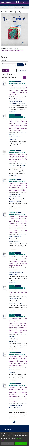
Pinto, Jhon (12, 130)
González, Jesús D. (14, 232)
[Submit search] (16, 2)
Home (3, 6)
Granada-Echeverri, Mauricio (16, 401)
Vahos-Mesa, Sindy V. (14, 294)
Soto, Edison (12, 329)
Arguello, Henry (13, 134)
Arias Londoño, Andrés (15, 398)
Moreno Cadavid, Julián (15, 291)
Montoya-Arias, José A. (15, 189)
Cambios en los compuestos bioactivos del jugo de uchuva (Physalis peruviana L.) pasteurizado (18, 89)
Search (21, 65)
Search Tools (22, 70)
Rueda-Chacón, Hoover (15, 132)
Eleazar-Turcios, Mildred (15, 99)
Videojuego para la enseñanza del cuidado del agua (18, 285)
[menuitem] (18, 2)
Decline (7, 443)
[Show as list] (4, 70)
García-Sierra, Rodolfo (15, 196)
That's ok (20, 443)
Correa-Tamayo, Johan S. (15, 396)
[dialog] (14, 439)
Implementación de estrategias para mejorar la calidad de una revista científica (18, 153)
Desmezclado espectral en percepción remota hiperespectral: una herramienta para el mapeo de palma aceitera (18, 254)
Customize (3, 440)
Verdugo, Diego (13, 334)
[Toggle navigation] (27, 2)
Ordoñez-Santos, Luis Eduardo (17, 101)
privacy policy (19, 438)
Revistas (9, 6)
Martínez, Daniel (13, 332)
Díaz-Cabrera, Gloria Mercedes (17, 161)
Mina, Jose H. (12, 363)
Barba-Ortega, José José (15, 229)
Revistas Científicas (18, 6)
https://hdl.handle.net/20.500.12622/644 (12, 50)
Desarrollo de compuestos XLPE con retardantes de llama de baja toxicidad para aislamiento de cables (18, 353)
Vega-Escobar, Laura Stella (16, 163)
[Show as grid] (7, 70)
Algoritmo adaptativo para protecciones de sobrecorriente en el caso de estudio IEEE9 (18, 182)
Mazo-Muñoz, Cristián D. (15, 296)
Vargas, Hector (13, 263)
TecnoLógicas (7, 7)
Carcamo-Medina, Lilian (15, 96)
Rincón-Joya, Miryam (14, 234)
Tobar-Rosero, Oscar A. (15, 192)
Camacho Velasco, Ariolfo (16, 265)
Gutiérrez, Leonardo (14, 360)
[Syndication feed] (24, 77)
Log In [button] (21, 2)
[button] (12, 109)
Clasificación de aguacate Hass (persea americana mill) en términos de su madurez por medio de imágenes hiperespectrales (18, 121)
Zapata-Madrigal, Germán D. (16, 194)
